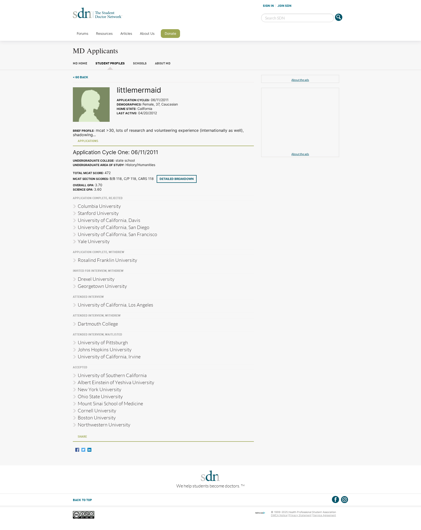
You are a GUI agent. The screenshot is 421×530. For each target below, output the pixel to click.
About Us (147, 33)
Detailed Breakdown (177, 179)
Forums (82, 33)
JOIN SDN (284, 6)
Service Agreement (324, 515)
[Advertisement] (300, 120)
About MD (163, 63)
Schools (140, 63)
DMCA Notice (279, 515)
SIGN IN (268, 6)
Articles (126, 33)
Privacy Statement (300, 515)
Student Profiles (110, 63)
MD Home (80, 63)
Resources (104, 33)
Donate (170, 33)
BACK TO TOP (82, 500)
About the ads (300, 80)
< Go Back (80, 77)
